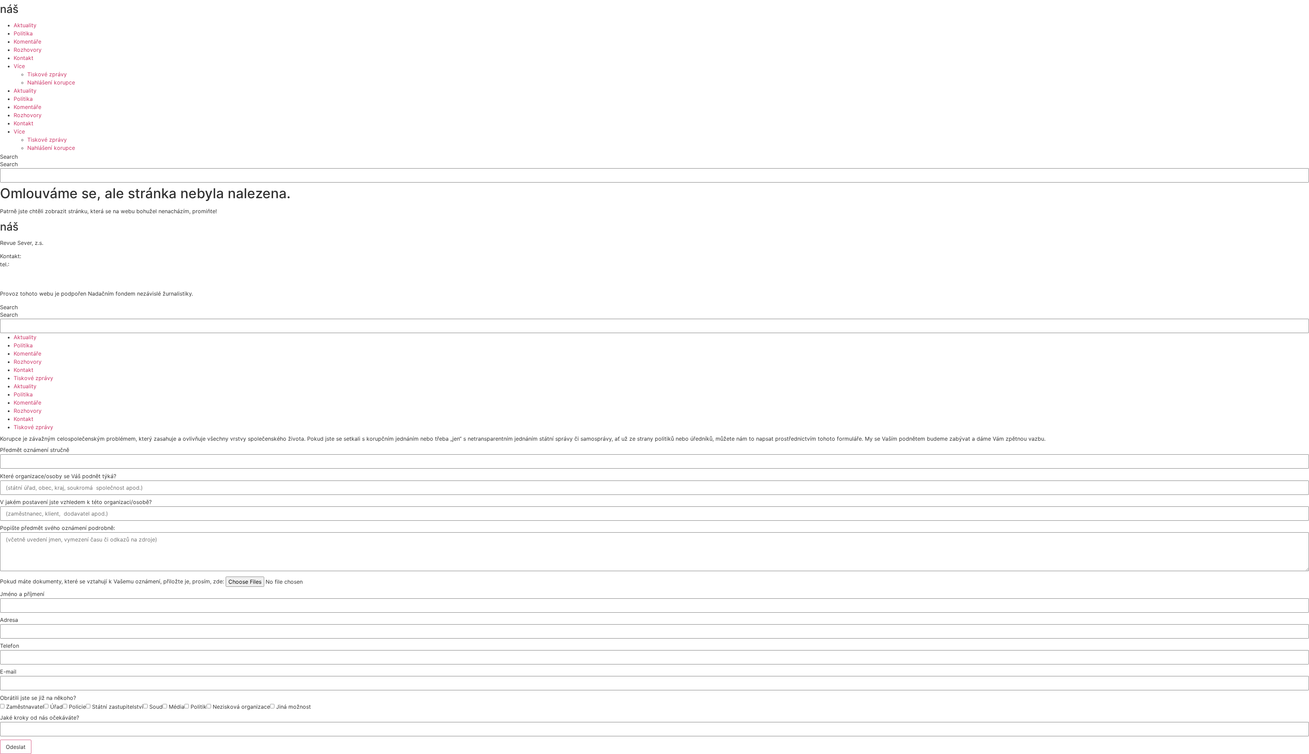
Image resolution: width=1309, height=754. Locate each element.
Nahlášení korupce (51, 82)
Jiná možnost (293, 706)
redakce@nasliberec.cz (30, 272)
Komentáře (27, 41)
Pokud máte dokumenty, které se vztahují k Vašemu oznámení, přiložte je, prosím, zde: (112, 582)
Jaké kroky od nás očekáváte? (39, 718)
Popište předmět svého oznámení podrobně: (57, 528)
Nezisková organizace (241, 706)
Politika (23, 33)
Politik (199, 706)
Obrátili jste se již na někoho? (38, 698)
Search (9, 156)
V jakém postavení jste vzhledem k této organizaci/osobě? (76, 502)
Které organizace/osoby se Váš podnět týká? (58, 476)
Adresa (9, 620)
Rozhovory (28, 49)
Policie (77, 706)
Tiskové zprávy (47, 74)
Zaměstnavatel (25, 706)
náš (28, 9)
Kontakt (23, 57)
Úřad (56, 706)
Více (19, 66)
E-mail (8, 672)
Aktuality (25, 25)
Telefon (9, 646)
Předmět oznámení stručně (34, 450)
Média (176, 706)
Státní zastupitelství (117, 706)
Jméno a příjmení (22, 594)
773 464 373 (27, 264)
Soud (156, 706)
